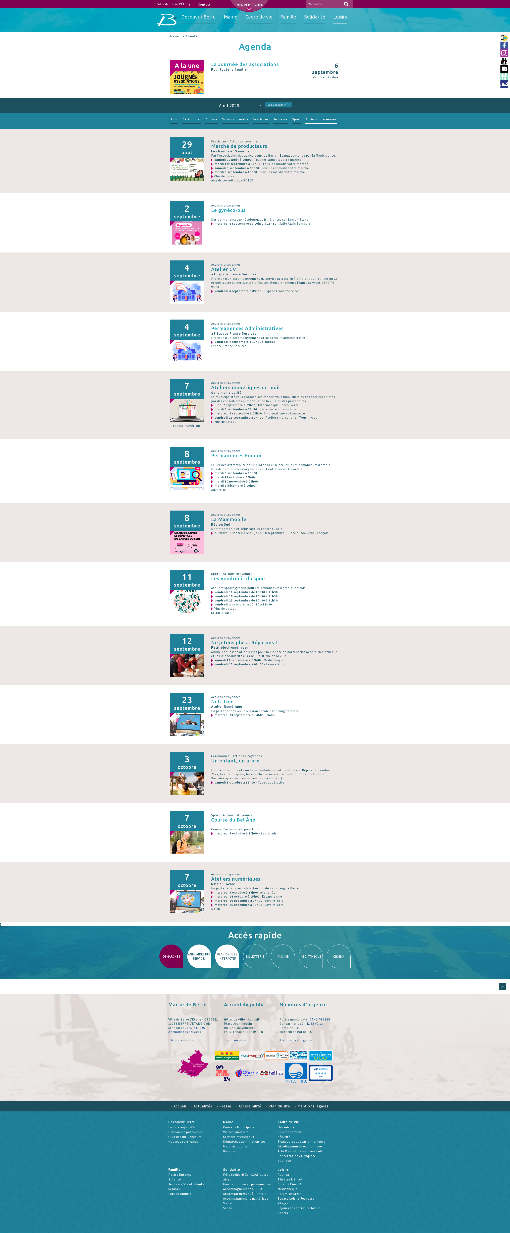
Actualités (201, 1106)
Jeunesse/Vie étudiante (186, 1184)
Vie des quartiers (236, 1132)
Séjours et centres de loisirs (299, 1208)
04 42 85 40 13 (312, 1023)
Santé (227, 1208)
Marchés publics (235, 1146)
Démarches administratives (244, 1141)
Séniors (174, 1189)
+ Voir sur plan (235, 1040)
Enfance (174, 1179)
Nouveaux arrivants (183, 1141)
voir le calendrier (276, 104)
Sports (283, 1213)
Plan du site (277, 1106)
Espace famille (179, 1194)
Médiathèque (287, 1189)
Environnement (290, 1132)
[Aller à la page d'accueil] (167, 20)
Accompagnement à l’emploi (245, 1194)
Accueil (175, 36)
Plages (283, 1203)
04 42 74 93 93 (320, 1019)
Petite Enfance (180, 1174)
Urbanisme (286, 1127)
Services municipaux (238, 1137)
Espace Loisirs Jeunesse (296, 1198)
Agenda (283, 1174)
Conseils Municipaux (238, 1127)
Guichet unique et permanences (247, 1184)
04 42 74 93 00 (195, 1028)
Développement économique (300, 1146)
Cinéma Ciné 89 (289, 1184)
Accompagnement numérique (245, 1198)
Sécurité (284, 1137)
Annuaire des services (184, 1032)
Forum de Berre (289, 1194)
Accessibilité (248, 1106)
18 (297, 1028)
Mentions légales (311, 1106)
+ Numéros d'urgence (296, 1040)
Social (227, 1203)
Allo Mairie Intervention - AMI (301, 1151)
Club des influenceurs (184, 1137)
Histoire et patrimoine (186, 1132)
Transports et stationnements (301, 1141)
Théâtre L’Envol (290, 1179)
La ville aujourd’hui (183, 1127)
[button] (502, 986)
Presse (223, 1106)
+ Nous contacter (181, 1040)
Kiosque (229, 1151)
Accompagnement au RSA (242, 1189)
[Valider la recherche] (346, 4)
